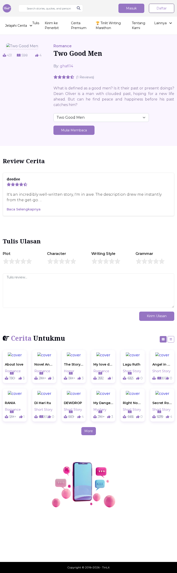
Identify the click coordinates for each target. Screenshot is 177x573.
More (88, 431)
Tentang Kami (138, 25)
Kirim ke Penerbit (52, 25)
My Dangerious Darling (103, 403)
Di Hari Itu (42, 403)
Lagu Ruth (131, 364)
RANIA (10, 403)
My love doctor (103, 364)
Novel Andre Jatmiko (44, 364)
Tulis (35, 23)
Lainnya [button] (161, 23)
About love (14, 364)
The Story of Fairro (74, 364)
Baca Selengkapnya (24, 209)
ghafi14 (66, 66)
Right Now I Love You (133, 403)
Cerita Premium (78, 25)
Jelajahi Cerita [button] (16, 26)
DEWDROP (73, 403)
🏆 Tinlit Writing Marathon (108, 25)
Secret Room (162, 403)
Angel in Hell (162, 364)
